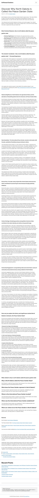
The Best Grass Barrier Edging (9, 456)
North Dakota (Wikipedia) (13, 420)
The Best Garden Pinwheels (7, 474)
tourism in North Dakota (6, 455)
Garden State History (8, 425)
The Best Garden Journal (7, 476)
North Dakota (15, 453)
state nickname (31, 453)
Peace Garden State (23, 453)
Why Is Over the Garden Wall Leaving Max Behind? (24, 429)
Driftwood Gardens (7, 2)
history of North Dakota (7, 453)
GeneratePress (26, 496)
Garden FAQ (5, 452)
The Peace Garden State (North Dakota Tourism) (22, 422)
